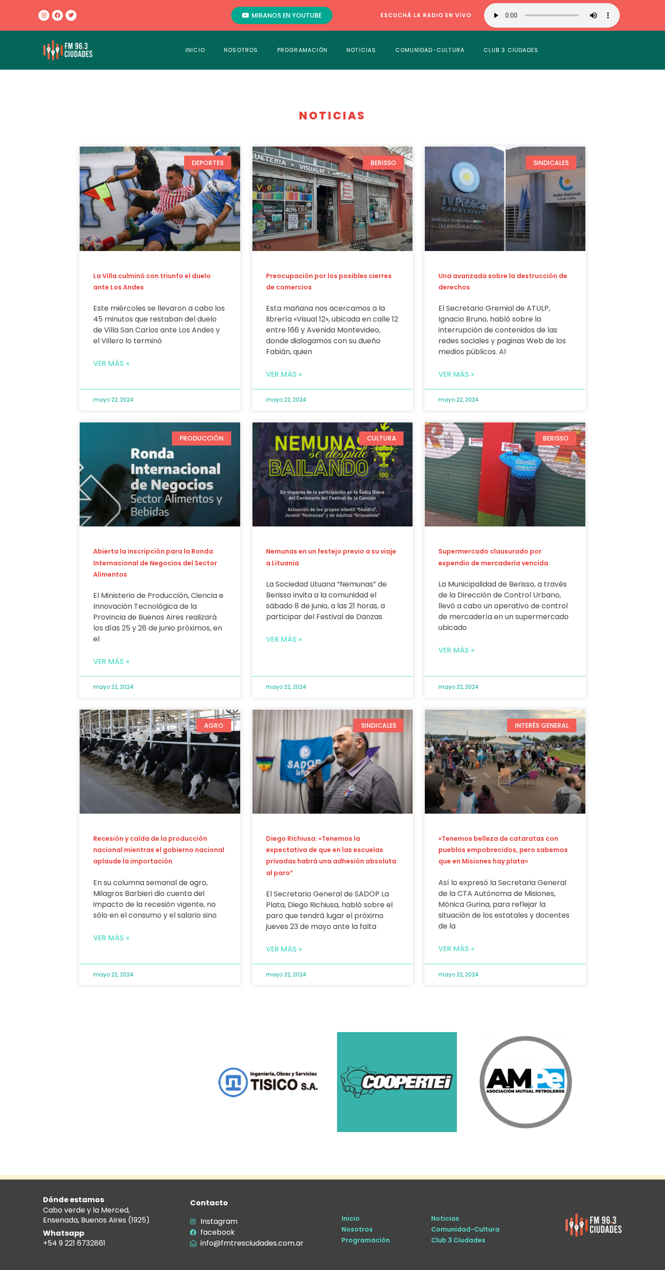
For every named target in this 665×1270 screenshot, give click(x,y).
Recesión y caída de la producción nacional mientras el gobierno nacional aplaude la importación (158, 850)
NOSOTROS (241, 50)
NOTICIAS (361, 50)
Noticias (445, 1218)
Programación (366, 1240)
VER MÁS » (111, 363)
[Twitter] (71, 15)
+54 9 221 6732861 (74, 1243)
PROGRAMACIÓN (302, 50)
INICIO (195, 50)
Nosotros (357, 1229)
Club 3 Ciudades (458, 1240)
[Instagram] (43, 15)
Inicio (351, 1218)
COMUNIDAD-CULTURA (430, 50)
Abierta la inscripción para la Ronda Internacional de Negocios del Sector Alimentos (155, 562)
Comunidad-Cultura (465, 1229)
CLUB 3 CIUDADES (511, 50)
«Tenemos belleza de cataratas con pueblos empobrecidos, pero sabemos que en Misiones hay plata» (503, 850)
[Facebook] (57, 15)
